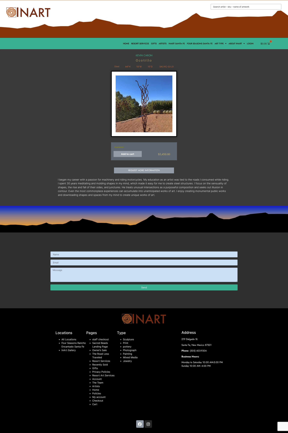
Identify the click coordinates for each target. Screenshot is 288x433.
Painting (127, 353)
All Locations (69, 339)
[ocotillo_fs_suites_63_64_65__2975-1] (144, 103)
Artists (162, 43)
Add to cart (127, 153)
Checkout (97, 400)
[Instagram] (148, 424)
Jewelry (127, 360)
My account (99, 396)
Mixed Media (130, 357)
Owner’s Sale (99, 350)
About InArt (235, 43)
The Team (97, 382)
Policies (96, 393)
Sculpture (128, 339)
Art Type (219, 43)
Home (126, 43)
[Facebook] (140, 424)
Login (250, 43)
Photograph (129, 350)
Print (125, 342)
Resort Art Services (103, 375)
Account (97, 378)
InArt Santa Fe (177, 43)
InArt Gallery (69, 350)
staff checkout (100, 339)
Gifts (154, 43)
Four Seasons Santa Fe (200, 43)
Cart (94, 404)
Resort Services (140, 43)
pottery (127, 346)
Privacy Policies (101, 371)
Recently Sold (100, 364)
